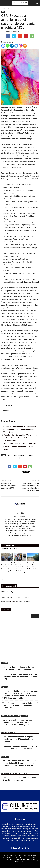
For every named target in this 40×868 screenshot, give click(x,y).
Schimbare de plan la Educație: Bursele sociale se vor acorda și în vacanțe (18, 668)
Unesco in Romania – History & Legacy (14, 716)
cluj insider (29, 455)
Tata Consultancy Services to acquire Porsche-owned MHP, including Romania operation (18, 739)
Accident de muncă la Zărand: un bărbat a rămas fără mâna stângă (19, 779)
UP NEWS (4, 663)
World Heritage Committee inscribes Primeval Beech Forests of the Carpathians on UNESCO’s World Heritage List (20, 722)
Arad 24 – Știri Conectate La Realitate (14, 773)
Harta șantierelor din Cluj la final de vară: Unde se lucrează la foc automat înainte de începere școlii (7, 567)
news (22, 458)
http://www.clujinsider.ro (20, 516)
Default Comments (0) (7, 597)
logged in (13, 601)
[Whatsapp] (8, 46)
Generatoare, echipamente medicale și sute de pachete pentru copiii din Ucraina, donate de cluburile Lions (19, 569)
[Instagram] (21, 46)
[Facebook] (3, 46)
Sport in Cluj (5, 757)
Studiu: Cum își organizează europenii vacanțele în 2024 (9, 486)
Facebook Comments (22, 597)
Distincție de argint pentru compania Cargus (20, 443)
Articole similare (8, 545)
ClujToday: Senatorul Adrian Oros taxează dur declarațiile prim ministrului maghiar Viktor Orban (19, 429)
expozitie (5, 458)
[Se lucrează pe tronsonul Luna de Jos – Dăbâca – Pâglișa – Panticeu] (33, 557)
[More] (25, 46)
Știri (3, 11)
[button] (37, 3)
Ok (20, 865)
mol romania (14, 458)
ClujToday (4, 687)
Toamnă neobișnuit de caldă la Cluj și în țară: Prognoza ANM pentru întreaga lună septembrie (20, 705)
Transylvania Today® (8, 732)
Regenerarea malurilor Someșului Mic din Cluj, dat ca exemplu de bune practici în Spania (30, 487)
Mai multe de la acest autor (11, 548)
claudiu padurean (18, 455)
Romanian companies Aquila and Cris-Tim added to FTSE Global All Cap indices (19, 747)
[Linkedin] (12, 46)
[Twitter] (16, 46)
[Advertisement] (20, 640)
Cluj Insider (6, 31)
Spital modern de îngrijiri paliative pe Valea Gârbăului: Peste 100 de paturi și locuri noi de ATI (19, 676)
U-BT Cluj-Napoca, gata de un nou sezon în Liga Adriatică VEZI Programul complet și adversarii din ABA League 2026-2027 (20, 763)
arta (9, 455)
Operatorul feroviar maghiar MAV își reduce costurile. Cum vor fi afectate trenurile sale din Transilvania (20, 438)
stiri (27, 458)
